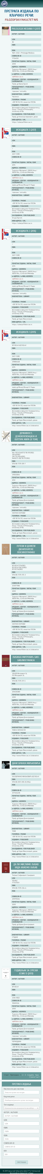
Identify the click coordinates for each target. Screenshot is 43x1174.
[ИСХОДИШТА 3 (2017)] (6, 138)
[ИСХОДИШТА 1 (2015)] (6, 340)
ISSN (5, 1135)
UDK (5, 1120)
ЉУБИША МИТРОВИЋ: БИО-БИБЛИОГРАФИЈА (26, 659)
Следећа (30, 1075)
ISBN (5, 1128)
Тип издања (8, 1105)
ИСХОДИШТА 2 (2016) (26, 230)
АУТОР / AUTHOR (11, 1112)
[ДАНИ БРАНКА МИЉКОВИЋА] (6, 768)
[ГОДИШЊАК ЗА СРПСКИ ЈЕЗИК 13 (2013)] (6, 978)
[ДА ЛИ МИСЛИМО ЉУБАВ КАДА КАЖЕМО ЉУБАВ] (6, 873)
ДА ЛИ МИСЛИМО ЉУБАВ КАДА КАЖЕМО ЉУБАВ (26, 866)
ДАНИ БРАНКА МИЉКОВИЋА (26, 763)
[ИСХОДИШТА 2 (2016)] (6, 239)
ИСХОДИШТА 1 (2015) (26, 332)
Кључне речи (9, 1096)
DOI (5, 1151)
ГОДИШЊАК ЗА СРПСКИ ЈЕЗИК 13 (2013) (26, 972)
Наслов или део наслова (14, 1089)
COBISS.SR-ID (9, 1143)
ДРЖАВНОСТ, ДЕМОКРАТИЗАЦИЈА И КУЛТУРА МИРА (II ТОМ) (26, 436)
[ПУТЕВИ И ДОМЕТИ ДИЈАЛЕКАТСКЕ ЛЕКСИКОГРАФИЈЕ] (6, 554)
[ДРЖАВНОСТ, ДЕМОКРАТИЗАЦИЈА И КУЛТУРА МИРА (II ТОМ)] (6, 441)
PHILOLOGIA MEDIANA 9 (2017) (26, 28)
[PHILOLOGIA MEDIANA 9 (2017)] (6, 35)
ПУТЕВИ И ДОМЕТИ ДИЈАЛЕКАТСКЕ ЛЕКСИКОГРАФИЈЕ (26, 549)
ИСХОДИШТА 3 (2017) (26, 129)
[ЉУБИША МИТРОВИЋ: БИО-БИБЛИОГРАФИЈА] (6, 666)
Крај (37, 1075)
